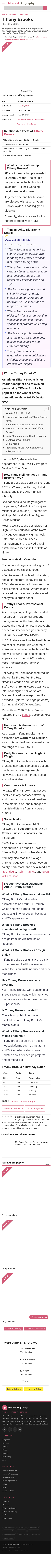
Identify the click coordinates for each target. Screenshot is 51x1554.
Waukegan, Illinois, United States (31, 119)
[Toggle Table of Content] (45, 409)
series (26, 714)
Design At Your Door (13, 1108)
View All (25, 1381)
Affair (4, 1460)
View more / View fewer (26, 124)
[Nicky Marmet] (25, 1243)
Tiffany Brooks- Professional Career (24, 424)
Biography (23, 14)
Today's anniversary (9, 1471)
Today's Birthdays (14, 1389)
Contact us (6, 1515)
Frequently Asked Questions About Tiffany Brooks (24, 449)
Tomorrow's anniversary (10, 1474)
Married (21, 3)
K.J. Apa (24, 1371)
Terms (11, 1551)
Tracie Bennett (28, 1348)
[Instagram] (15, 1429)
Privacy (4, 1551)
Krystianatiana (28, 1359)
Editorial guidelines (9, 1508)
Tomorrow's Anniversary (35, 1328)
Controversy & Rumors (18, 440)
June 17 (21, 106)
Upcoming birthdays (9, 1481)
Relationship (6, 1457)
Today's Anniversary (13, 1328)
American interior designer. (24, 1101)
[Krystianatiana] (11, 1362)
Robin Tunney (26, 871)
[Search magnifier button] (45, 8)
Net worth (5, 1443)
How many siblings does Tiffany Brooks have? (27, 419)
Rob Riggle (9, 871)
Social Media (12, 444)
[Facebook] (4, 1429)
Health (4, 1487)
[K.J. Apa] (11, 1373)
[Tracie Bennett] (11, 1351)
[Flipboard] (20, 1429)
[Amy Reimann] (25, 1296)
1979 (27, 106)
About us (5, 1501)
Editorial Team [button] (41, 37)
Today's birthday (8, 1477)
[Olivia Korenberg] (25, 1190)
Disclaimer (24, 1551)
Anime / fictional (8, 1491)
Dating (4, 1450)
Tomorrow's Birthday (34, 1389)
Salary (4, 1484)
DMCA (17, 1551)
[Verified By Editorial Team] (36, 19)
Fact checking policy (9, 1511)
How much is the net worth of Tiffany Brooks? (25, 430)
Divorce (5, 1453)
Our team (5, 1505)
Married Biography (9, 14)
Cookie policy (7, 1518)
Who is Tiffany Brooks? (18, 413)
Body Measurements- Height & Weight (26, 436)
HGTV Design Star (35, 1108)
